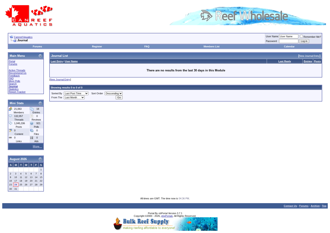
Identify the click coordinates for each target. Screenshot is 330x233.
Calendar (289, 46)
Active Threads (17, 70)
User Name (272, 36)
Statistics (14, 89)
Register (97, 46)
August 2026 (18, 159)
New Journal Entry (60, 79)
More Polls (14, 81)
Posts (317, 61)
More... (37, 146)
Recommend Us (17, 73)
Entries (308, 61)
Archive (315, 205)
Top (324, 205)
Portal (12, 61)
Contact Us (290, 205)
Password (271, 41)
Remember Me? (312, 36)
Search (13, 83)
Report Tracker (17, 91)
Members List (212, 46)
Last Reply (284, 61)
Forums (37, 46)
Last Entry (57, 61)
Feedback (14, 75)
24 (15, 184)
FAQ (147, 46)
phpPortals (167, 216)
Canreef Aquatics (23, 37)
